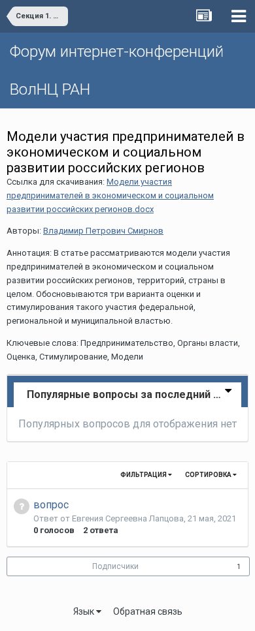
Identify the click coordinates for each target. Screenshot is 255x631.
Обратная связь (147, 611)
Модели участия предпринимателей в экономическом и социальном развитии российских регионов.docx (110, 195)
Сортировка (209, 474)
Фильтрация (144, 474)
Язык (84, 611)
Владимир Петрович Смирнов (103, 231)
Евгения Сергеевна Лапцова (128, 518)
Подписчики (115, 566)
